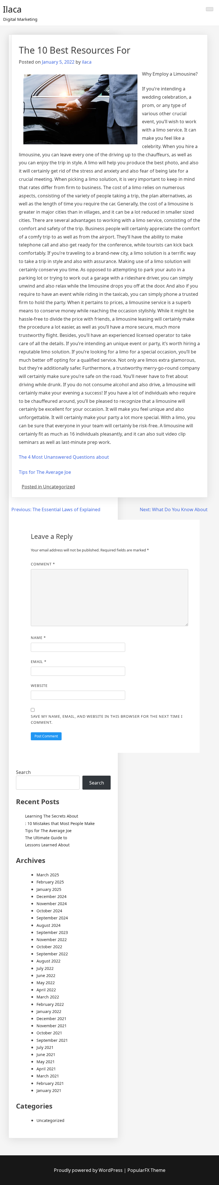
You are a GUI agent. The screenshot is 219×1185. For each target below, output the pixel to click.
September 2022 (52, 954)
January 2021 (48, 1090)
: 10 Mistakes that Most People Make (60, 823)
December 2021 (51, 1018)
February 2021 (50, 1083)
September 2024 (52, 918)
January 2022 (48, 1011)
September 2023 (52, 932)
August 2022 (48, 961)
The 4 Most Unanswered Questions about (64, 457)
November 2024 (51, 903)
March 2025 (47, 874)
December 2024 (51, 896)
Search (23, 772)
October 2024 (49, 910)
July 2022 (45, 968)
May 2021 (45, 1061)
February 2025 (50, 882)
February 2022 (50, 1004)
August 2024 (48, 925)
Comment (43, 564)
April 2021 (46, 1068)
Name (38, 637)
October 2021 (49, 1033)
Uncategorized (50, 1120)
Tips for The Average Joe (45, 472)
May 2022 (45, 982)
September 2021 (52, 1040)
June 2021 (45, 1054)
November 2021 (51, 1025)
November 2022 (51, 939)
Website (39, 685)
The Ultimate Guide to (46, 837)
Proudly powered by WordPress (89, 1170)
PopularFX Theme (146, 1170)
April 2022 (46, 989)
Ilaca (12, 9)
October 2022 (49, 946)
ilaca (87, 62)
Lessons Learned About (47, 845)
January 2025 (48, 889)
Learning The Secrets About (51, 816)
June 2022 (45, 975)
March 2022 (47, 997)
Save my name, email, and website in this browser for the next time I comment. (106, 719)
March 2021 (47, 1076)
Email (38, 661)
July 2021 (45, 1047)
